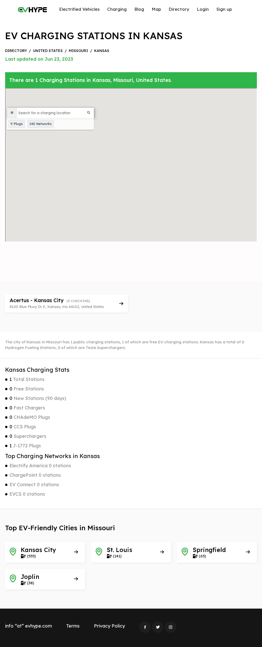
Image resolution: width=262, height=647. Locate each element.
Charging (117, 9)
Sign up (224, 9)
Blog (139, 9)
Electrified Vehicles (79, 9)
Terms (73, 626)
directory (16, 50)
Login (203, 9)
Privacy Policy (109, 626)
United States (48, 50)
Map (156, 9)
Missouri (78, 50)
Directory (179, 9)
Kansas (101, 50)
